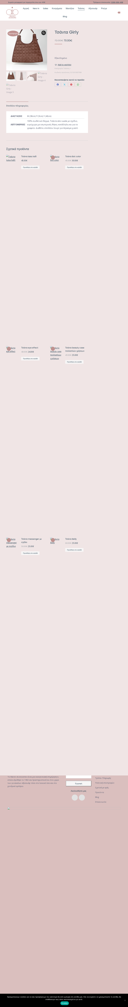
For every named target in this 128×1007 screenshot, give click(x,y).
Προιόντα (99, 792)
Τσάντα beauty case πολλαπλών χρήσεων (74, 349)
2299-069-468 (117, 2)
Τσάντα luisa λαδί (28, 156)
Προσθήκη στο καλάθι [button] (30, 167)
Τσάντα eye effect (29, 347)
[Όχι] (125, 1000)
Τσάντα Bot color (73, 156)
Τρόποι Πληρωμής (103, 778)
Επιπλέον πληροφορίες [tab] (17, 105)
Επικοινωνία (100, 802)
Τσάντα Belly (71, 539)
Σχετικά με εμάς (102, 787)
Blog (97, 797)
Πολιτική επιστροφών (104, 782)
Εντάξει (65, 1003)
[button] (43, 33)
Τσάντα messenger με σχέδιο (31, 541)
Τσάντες (67, 68)
